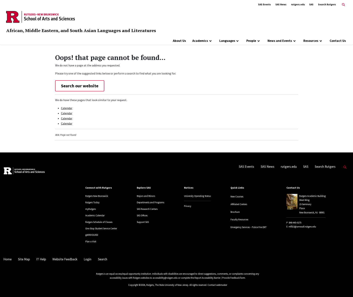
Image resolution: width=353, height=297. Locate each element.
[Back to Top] (345, 288)
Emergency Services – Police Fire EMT (249, 227)
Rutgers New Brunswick (96, 195)
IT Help (41, 259)
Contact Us (338, 41)
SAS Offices (142, 215)
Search (102, 259)
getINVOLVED (91, 234)
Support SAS (143, 222)
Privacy (187, 206)
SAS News (280, 4)
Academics (200, 41)
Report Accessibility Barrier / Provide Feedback (217, 277)
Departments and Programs (150, 202)
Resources (310, 41)
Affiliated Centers (239, 204)
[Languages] (237, 40)
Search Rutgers (327, 4)
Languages (227, 41)
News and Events (280, 41)
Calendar (66, 108)
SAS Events (264, 4)
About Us (179, 41)
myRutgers (90, 208)
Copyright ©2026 (136, 284)
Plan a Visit (90, 241)
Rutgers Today (92, 202)
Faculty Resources (239, 219)
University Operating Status (197, 195)
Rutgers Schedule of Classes (98, 222)
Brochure (235, 211)
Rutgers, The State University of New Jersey (167, 284)
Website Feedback (64, 259)
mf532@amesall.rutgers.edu (302, 226)
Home (7, 259)
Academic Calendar (95, 215)
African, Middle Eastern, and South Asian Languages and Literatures (81, 30)
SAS (311, 4)
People (251, 41)
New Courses (237, 196)
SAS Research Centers (147, 208)
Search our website (79, 86)
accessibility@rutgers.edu (165, 277)
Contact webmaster (217, 284)
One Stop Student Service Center (101, 228)
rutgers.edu (298, 4)
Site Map (24, 259)
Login (87, 259)
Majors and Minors (146, 195)
